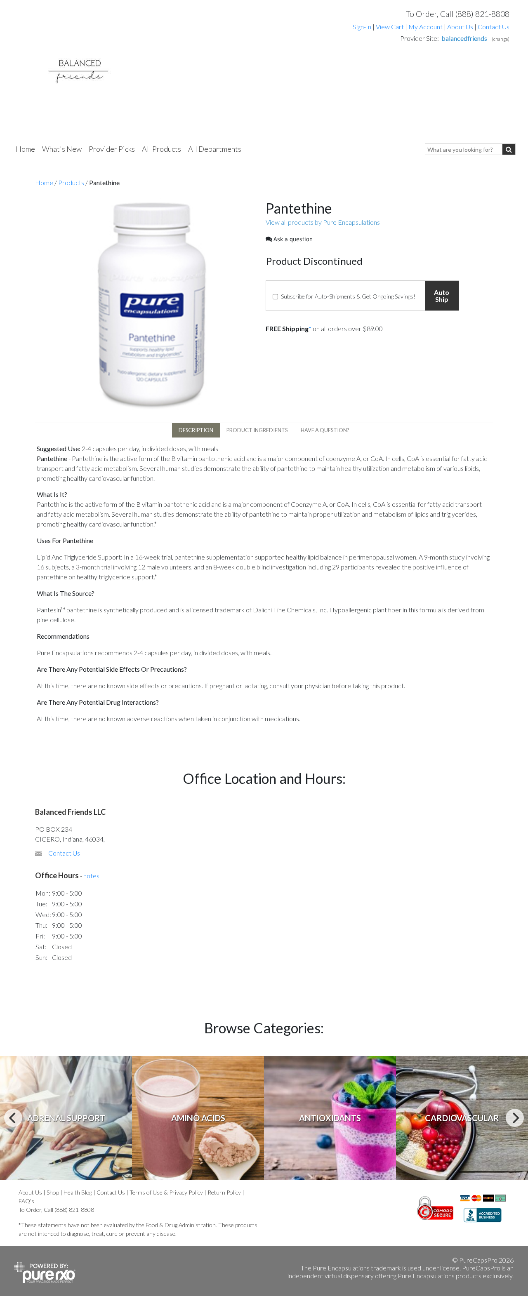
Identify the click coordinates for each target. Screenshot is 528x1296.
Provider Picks (112, 148)
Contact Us (493, 27)
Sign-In (362, 27)
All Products (161, 148)
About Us (460, 27)
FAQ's (26, 1200)
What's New (62, 148)
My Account (425, 27)
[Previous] (13, 1118)
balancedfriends (464, 38)
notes (91, 876)
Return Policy (224, 1192)
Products (71, 182)
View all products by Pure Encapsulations (323, 222)
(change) (500, 39)
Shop (53, 1192)
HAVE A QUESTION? (325, 430)
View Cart (390, 27)
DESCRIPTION (196, 430)
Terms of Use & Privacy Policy (166, 1192)
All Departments (214, 148)
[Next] (515, 1118)
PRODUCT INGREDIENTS (257, 430)
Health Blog (78, 1192)
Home (25, 148)
